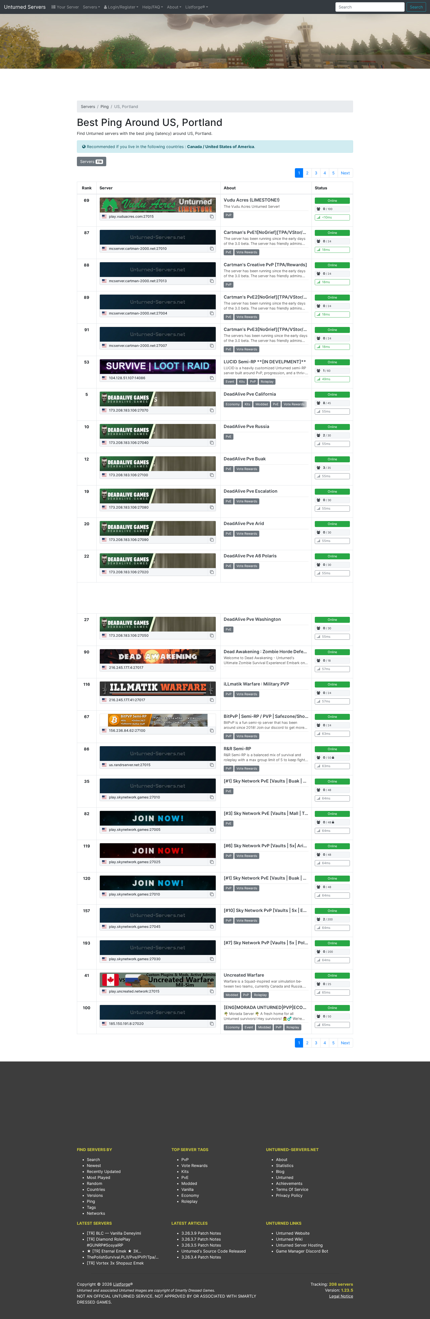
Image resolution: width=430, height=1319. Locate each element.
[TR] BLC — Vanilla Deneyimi (114, 1233)
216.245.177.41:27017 (126, 700)
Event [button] (230, 381)
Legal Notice (341, 1296)
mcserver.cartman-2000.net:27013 (137, 281)
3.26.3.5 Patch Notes (201, 1245)
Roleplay (189, 1201)
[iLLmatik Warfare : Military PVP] (158, 689)
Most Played (98, 1177)
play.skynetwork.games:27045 (134, 926)
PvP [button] (228, 215)
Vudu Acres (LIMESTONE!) (252, 200)
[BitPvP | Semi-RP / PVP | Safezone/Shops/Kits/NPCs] (158, 720)
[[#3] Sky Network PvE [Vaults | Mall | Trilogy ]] (158, 818)
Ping (105, 106)
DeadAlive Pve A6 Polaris (250, 555)
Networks (96, 1213)
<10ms (327, 217)
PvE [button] (228, 252)
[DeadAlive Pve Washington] (158, 624)
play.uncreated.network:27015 (134, 991)
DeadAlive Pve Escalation (250, 491)
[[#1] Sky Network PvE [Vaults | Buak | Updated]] (158, 786)
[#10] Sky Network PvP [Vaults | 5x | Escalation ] (274, 910)
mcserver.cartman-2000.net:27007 (137, 345)
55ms (326, 411)
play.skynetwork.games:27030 (134, 959)
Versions (95, 1195)
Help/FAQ (151, 6)
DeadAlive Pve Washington (252, 619)
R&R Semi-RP (237, 748)
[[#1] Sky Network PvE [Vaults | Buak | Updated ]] (158, 883)
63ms (326, 734)
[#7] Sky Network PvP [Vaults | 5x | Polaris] (269, 942)
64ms (326, 798)
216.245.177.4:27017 (125, 667)
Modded (189, 1183)
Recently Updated (104, 1171)
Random (94, 1183)
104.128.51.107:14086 (126, 378)
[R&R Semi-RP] (158, 753)
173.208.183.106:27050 (128, 635)
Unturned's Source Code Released (213, 1251)
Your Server (67, 6)
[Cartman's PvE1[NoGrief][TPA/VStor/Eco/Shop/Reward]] (158, 237)
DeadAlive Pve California (250, 394)
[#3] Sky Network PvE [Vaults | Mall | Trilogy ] (272, 813)
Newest (94, 1165)
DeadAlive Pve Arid (244, 523)
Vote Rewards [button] (246, 252)
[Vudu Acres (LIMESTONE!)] (158, 205)
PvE (185, 1177)
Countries (96, 1189)
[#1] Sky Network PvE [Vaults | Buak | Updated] (273, 781)
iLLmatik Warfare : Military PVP (256, 683)
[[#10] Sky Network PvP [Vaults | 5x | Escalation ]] (158, 915)
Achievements (289, 1183)
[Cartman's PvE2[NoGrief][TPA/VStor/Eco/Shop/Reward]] (158, 302)
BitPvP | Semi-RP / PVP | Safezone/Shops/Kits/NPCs (279, 716)
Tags (91, 1207)
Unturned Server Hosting (299, 1245)
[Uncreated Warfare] (158, 980)
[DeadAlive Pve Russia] (158, 431)
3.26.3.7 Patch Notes (201, 1239)
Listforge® (195, 6)
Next (345, 172)
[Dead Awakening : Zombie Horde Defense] (158, 656)
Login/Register (121, 6)
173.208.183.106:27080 (128, 507)
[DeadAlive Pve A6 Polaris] (158, 560)
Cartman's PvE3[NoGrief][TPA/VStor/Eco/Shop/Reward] (283, 329)
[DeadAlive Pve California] (158, 399)
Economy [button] (233, 404)
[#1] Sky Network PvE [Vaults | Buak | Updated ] (274, 878)
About (172, 6)
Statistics (284, 1165)
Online (332, 201)
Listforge (121, 1284)
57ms (326, 669)
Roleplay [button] (267, 381)
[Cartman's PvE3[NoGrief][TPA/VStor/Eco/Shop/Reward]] (158, 334)
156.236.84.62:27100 (126, 730)
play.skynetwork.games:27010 (134, 797)
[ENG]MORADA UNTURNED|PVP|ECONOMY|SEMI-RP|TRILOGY (290, 1007)
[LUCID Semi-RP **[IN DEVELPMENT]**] (158, 366)
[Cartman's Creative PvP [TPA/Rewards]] (158, 269)
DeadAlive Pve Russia (246, 426)
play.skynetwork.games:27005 (134, 829)
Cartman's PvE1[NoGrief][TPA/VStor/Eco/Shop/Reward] (283, 232)
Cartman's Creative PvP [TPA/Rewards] (265, 264)
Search (416, 6)
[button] (212, 216)
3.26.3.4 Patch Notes (201, 1257)
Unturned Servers (25, 7)
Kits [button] (242, 381)
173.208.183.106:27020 (128, 572)
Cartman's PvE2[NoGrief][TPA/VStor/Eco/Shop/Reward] (283, 297)
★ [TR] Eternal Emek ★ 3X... (114, 1251)
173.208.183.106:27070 (128, 410)
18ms (326, 250)
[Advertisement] (215, 86)
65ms (326, 992)
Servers (90, 6)
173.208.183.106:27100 (128, 475)
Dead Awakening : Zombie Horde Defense (267, 651)
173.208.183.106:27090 (128, 539)
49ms (326, 379)
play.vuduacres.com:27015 (131, 216)
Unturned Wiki (289, 1239)
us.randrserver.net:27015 (129, 765)
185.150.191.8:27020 (126, 1023)
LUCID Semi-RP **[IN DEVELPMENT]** (265, 361)
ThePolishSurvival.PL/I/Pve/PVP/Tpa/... (123, 1257)
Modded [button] (262, 404)
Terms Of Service (292, 1189)
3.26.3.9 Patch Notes (201, 1233)
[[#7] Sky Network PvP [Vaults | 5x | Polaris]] (158, 947)
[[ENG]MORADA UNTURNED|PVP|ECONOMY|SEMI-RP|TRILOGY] (158, 1012)
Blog (280, 1171)
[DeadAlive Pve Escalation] (158, 496)
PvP (185, 1159)
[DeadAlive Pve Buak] (158, 463)
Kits (185, 1171)
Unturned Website (293, 1233)
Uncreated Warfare (244, 975)
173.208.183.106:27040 (128, 442)
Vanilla (187, 1189)
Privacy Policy (289, 1195)
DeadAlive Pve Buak (245, 458)
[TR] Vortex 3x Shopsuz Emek (115, 1263)
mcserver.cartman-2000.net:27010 (137, 248)
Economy (190, 1195)
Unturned (284, 1177)
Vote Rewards (194, 1165)
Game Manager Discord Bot (302, 1251)
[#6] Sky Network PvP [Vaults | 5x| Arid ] (266, 845)
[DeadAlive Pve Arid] (158, 528)
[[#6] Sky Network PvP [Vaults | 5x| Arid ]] (158, 850)
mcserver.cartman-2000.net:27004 (137, 313)
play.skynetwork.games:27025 (134, 862)
